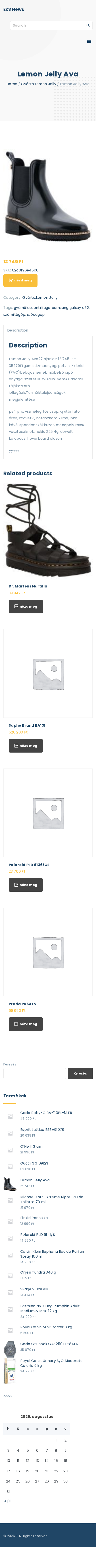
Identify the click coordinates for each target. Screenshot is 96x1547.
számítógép (14, 314)
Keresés (9, 1064)
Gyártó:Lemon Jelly (38, 83)
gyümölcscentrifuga (32, 307)
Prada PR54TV (23, 1004)
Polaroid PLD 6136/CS (29, 864)
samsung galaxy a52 (70, 307)
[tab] (17, 330)
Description (17, 330)
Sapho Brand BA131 (27, 725)
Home (11, 83)
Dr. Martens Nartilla (28, 586)
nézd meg (23, 280)
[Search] (88, 25)
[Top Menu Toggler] (89, 41)
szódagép (36, 314)
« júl (7, 1501)
